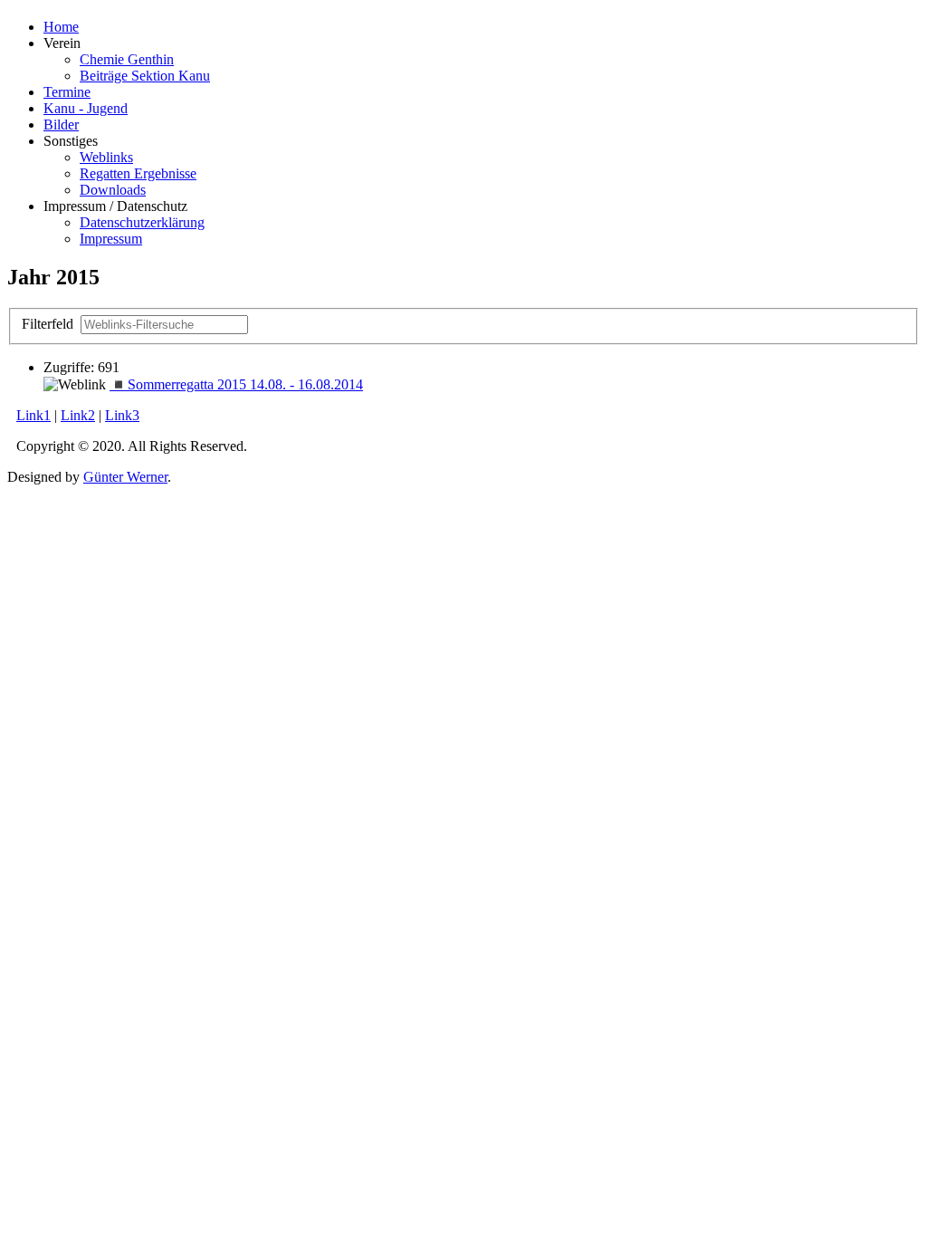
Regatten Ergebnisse (138, 173)
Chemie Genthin (127, 59)
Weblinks (106, 157)
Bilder (61, 124)
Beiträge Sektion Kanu (145, 75)
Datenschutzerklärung (142, 222)
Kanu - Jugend (85, 108)
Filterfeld (49, 323)
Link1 (33, 415)
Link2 (78, 415)
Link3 (122, 415)
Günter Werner (125, 476)
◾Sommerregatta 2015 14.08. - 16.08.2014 (236, 384)
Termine (67, 92)
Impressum (111, 238)
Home (61, 26)
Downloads (113, 189)
